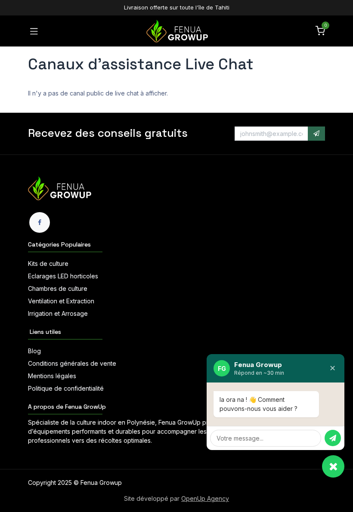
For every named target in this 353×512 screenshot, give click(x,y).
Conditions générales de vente (72, 363)
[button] (316, 133)
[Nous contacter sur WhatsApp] (333, 466)
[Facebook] (39, 222)
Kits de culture (48, 263)
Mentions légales (52, 375)
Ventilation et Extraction (61, 301)
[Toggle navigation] (34, 31)
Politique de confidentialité (66, 388)
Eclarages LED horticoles (63, 276)
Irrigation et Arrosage (58, 313)
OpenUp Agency (205, 498)
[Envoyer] (333, 438)
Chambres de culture (57, 288)
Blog (34, 351)
